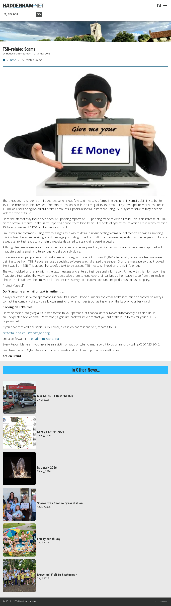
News (13, 59)
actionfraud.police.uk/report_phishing (26, 333)
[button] (165, 5)
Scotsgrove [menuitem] (160, 601)
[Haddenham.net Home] (23, 10)
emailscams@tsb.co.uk (45, 339)
